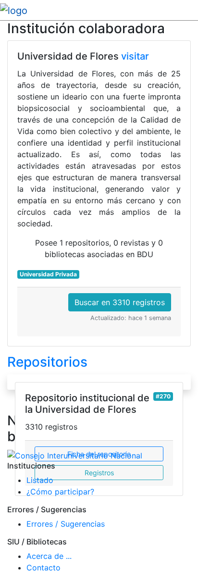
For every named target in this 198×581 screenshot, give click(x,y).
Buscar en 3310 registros (119, 302)
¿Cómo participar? (60, 491)
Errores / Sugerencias (65, 524)
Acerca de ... (49, 556)
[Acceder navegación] (192, 10)
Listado (39, 480)
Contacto (43, 567)
